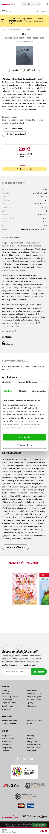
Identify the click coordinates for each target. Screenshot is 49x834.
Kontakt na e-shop (9, 720)
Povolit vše (24, 437)
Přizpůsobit (22, 445)
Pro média (6, 750)
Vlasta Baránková (24, 41)
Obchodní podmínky (10, 696)
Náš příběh (6, 735)
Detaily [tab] (22, 391)
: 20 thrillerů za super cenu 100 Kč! (25, 22)
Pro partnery (7, 747)
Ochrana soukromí (34, 700)
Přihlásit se (39, 671)
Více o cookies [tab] (39, 391)
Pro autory (6, 744)
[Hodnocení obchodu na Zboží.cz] (11, 784)
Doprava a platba (9, 703)
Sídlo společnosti (9, 723)
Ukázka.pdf (8, 344)
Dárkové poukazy (34, 693)
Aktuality (5, 690)
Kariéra (30, 738)
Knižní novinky (33, 690)
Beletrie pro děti (15, 29)
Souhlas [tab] (8, 391)
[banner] (14, 3)
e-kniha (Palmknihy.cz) (15, 134)
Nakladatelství (8, 738)
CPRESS (44, 218)
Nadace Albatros (34, 744)
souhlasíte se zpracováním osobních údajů (19, 665)
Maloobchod (7, 741)
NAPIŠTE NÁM (41, 825)
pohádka (43, 189)
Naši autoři (6, 693)
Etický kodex (32, 741)
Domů (4, 29)
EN (47, 4)
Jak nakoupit (7, 700)
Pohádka (28, 29)
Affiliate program (34, 696)
